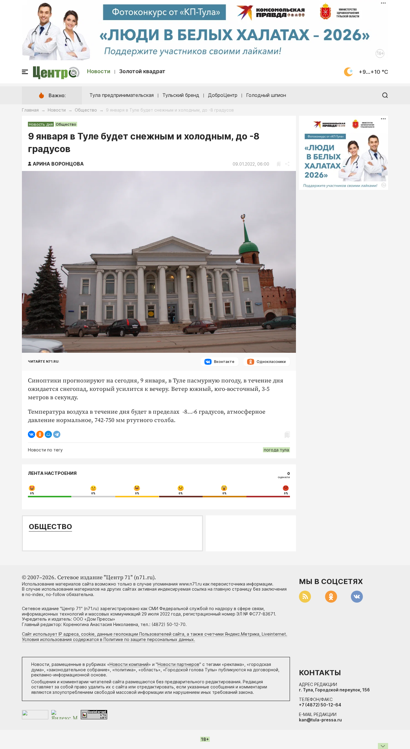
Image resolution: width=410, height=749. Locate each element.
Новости (98, 71)
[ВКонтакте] (31, 434)
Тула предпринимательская (121, 95)
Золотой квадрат (142, 71)
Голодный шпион (266, 95)
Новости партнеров (178, 664)
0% (32, 493)
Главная (30, 109)
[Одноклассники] (40, 434)
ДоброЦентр (222, 95)
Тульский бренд (180, 95)
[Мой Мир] (48, 434)
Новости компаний (129, 664)
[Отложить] (279, 163)
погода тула (276, 449)
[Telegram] (56, 434)
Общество (86, 109)
